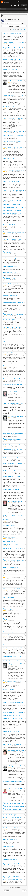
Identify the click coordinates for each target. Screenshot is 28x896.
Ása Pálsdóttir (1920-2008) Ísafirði (12, 476)
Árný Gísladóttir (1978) (9, 252)
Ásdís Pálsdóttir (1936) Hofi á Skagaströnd (14, 806)
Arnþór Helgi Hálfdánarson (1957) (12, 200)
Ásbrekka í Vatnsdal (8, 597)
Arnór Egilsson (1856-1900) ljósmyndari (13, 118)
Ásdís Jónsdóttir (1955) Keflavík (11, 715)
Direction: (18, 29)
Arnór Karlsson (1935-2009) (10, 158)
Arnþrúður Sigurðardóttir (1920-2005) (13, 213)
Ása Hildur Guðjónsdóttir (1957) (11, 445)
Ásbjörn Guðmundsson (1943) (11, 567)
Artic (4, 341)
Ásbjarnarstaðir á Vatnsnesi (10, 544)
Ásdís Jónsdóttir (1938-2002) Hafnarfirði (13, 712)
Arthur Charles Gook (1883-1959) (12, 327)
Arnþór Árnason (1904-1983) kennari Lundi (14, 190)
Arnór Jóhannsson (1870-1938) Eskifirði (13, 147)
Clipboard (11, 5)
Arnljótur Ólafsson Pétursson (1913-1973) (14, 107)
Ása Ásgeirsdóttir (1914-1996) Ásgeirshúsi (14, 379)
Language (15, 5)
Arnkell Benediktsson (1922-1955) (12, 33)
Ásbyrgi (5, 619)
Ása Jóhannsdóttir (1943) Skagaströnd (13, 449)
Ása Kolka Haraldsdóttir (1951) (11, 458)
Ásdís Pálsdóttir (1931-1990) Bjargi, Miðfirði (14, 803)
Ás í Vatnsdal (6, 366)
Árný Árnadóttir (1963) (9, 225)
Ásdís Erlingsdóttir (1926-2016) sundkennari (15, 656)
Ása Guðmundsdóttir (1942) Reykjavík (13, 433)
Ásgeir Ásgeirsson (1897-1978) (11, 877)
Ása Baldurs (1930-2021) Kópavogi (17, 392)
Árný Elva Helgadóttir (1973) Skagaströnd (14, 232)
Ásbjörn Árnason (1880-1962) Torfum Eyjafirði (15, 548)
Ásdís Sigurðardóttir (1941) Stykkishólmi (14, 815)
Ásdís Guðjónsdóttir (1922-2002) (11, 689)
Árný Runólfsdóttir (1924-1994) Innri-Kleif (14, 284)
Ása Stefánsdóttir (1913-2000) (11, 489)
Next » (24, 890)
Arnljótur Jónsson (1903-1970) (11, 69)
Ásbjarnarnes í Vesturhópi (10, 541)
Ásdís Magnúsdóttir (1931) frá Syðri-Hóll (14, 781)
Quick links (18, 5)
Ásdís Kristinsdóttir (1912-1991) (11, 731)
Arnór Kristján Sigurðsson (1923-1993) (13, 170)
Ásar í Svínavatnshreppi (9, 525)
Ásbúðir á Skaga (7, 609)
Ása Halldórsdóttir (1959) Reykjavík (12, 439)
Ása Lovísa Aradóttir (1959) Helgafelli (13, 463)
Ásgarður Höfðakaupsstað (10, 859)
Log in (24, 5)
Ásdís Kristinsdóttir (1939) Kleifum (12, 744)
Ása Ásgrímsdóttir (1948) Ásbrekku (12, 384)
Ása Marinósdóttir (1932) (9, 471)
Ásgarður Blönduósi (8, 846)
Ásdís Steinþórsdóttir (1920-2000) (12, 818)
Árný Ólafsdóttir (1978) (9, 278)
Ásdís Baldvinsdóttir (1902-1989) (11, 635)
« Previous (6, 890)
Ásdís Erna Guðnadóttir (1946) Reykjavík (14, 661)
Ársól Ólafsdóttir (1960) (9, 320)
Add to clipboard (25, 33)
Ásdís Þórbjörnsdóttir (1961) (10, 839)
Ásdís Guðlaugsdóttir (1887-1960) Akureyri (14, 702)
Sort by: (9, 29)
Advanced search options (14, 26)
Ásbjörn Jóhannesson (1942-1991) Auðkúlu (14, 576)
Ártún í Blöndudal (8, 353)
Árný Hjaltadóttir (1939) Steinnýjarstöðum (14, 258)
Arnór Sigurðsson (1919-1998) (11, 181)
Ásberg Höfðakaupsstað (9, 537)
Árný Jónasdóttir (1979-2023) (10, 272)
